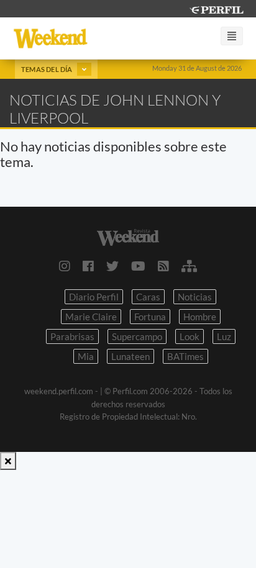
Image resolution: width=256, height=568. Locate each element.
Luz (224, 336)
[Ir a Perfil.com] (216, 8)
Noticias (195, 296)
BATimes (185, 356)
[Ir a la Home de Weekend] (128, 235)
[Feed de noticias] (163, 265)
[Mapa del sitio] (189, 265)
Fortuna (150, 316)
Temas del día (47, 69)
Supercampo (137, 336)
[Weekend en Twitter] (112, 265)
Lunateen (130, 356)
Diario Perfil (94, 296)
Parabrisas (72, 336)
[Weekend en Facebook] (88, 265)
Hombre (199, 316)
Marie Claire (91, 316)
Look (189, 336)
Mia (86, 356)
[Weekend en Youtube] (138, 265)
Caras (148, 296)
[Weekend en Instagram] (64, 265)
